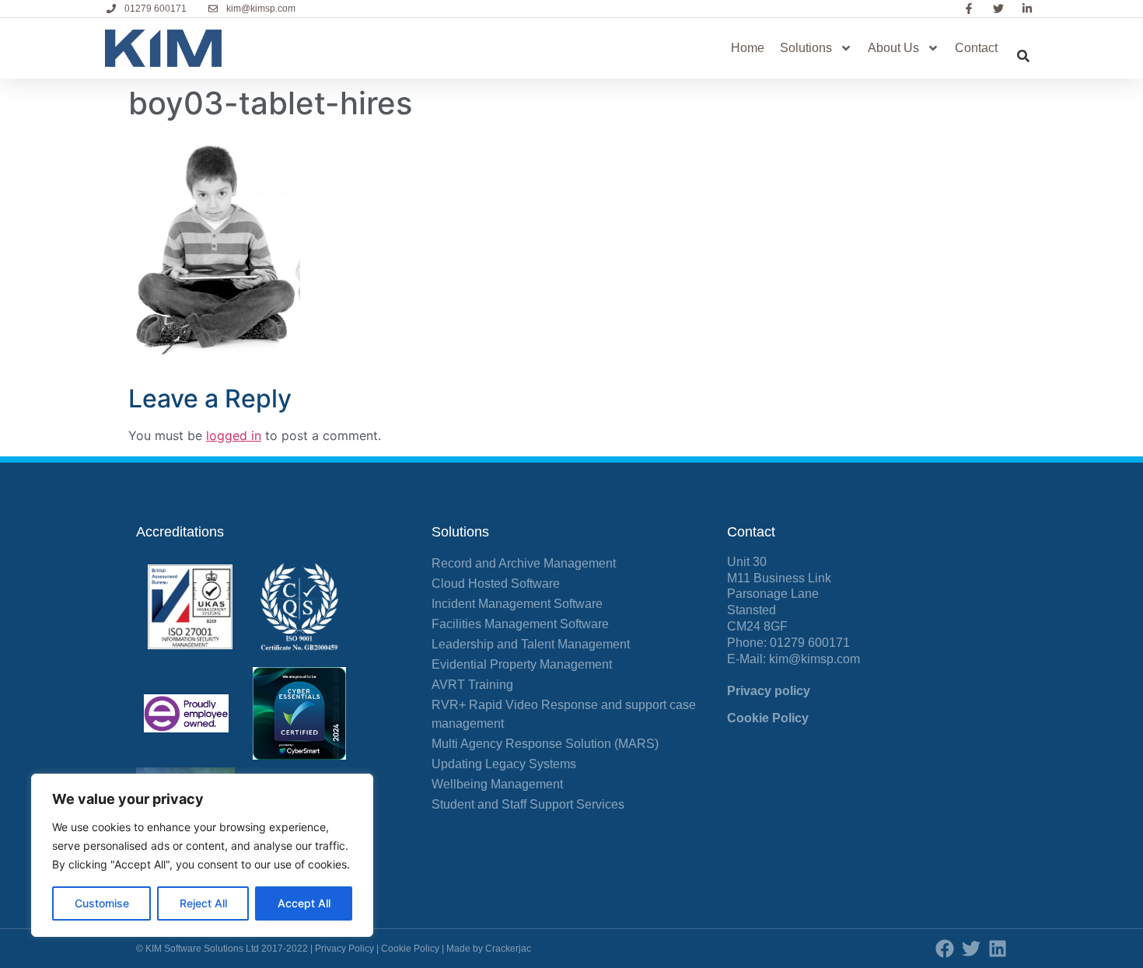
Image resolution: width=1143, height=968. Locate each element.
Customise (102, 903)
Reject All (203, 903)
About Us (893, 47)
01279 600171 (810, 642)
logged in (233, 435)
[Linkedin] (997, 948)
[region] (202, 855)
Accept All (304, 903)
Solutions (806, 47)
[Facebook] (944, 948)
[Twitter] (971, 948)
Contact (976, 47)
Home (747, 47)
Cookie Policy (768, 718)
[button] (1023, 55)
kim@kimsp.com (814, 659)
